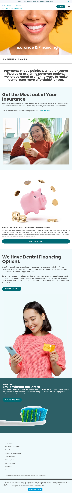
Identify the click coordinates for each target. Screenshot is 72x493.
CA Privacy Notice (10, 456)
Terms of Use (8, 450)
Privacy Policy (9, 443)
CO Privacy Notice (10, 460)
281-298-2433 (45, 111)
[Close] (69, 482)
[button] (69, 6)
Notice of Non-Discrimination (13, 453)
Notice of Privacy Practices (12, 446)
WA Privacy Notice (10, 463)
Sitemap (7, 470)
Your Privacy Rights (35, 489)
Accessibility (8, 466)
